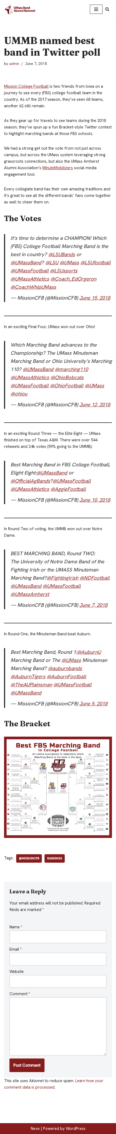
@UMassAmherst (30, 594)
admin (14, 63)
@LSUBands (61, 254)
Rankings (54, 858)
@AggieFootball (68, 489)
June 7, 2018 (93, 605)
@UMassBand (26, 262)
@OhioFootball (66, 385)
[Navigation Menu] (96, 9)
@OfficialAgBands (30, 481)
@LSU (51, 262)
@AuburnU (89, 652)
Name (15, 927)
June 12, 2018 (94, 404)
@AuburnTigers (28, 676)
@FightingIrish (62, 577)
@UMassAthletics (30, 278)
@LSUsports (63, 270)
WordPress (76, 1128)
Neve (35, 1128)
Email (15, 949)
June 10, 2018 (94, 500)
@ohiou (19, 393)
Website (16, 971)
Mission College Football (26, 86)
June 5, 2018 (93, 703)
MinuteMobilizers (57, 168)
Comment (19, 994)
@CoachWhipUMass (33, 287)
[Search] (107, 9)
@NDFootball (95, 577)
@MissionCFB (29, 858)
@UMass (69, 262)
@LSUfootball (95, 262)
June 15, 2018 (94, 297)
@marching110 (71, 369)
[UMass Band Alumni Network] (20, 9)
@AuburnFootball (66, 676)
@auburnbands (65, 668)
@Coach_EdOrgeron (73, 278)
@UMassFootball (30, 270)
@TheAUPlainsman (31, 684)
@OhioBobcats (67, 377)
